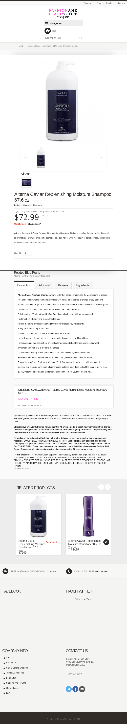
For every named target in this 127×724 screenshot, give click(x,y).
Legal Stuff (11, 678)
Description (23, 285)
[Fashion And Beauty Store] (63, 14)
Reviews (63, 285)
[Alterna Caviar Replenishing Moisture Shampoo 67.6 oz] (41, 157)
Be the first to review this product (28, 205)
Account (87, 3)
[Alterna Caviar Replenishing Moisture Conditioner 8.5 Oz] (88, 516)
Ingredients (82, 285)
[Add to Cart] (106, 542)
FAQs (8, 693)
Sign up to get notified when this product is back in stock (39, 211)
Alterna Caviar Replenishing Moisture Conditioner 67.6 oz (32, 544)
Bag (54, 30)
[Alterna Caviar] (26, 182)
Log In (109, 3)
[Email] (82, 689)
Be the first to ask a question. (31, 405)
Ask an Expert (29, 398)
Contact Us (11, 663)
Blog (99, 3)
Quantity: (18, 253)
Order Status (12, 688)
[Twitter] (69, 689)
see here (63, 441)
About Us (10, 657)
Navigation (55, 23)
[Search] (81, 38)
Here (93, 416)
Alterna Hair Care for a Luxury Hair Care (32, 276)
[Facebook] (75, 689)
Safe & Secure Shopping (17, 668)
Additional (44, 285)
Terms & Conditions (15, 673)
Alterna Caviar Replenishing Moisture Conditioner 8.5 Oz (84, 542)
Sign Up (121, 3)
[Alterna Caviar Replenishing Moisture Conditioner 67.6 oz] (39, 516)
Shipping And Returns (16, 683)
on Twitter (88, 599)
